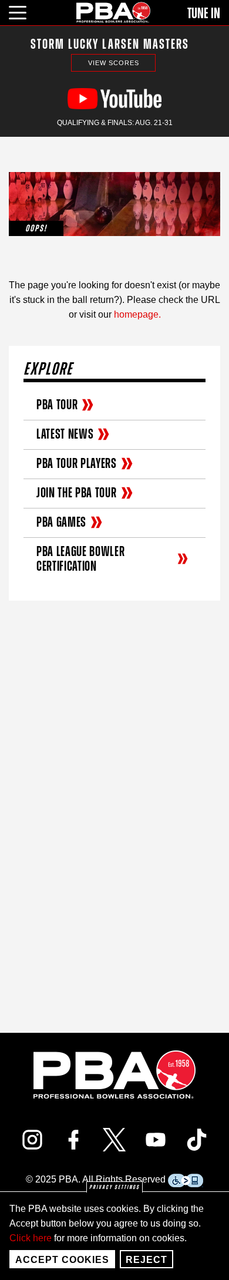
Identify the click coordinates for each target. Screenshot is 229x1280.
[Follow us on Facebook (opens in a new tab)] (73, 1139)
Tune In (203, 13)
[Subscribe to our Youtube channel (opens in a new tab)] (155, 1139)
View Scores (113, 62)
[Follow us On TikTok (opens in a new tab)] (196, 1139)
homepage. (137, 314)
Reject (146, 1260)
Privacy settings (114, 1187)
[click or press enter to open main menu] (24, 11)
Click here (30, 1238)
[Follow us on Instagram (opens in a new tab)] (32, 1139)
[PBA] (114, 12)
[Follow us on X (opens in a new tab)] (114, 1139)
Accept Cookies (62, 1260)
